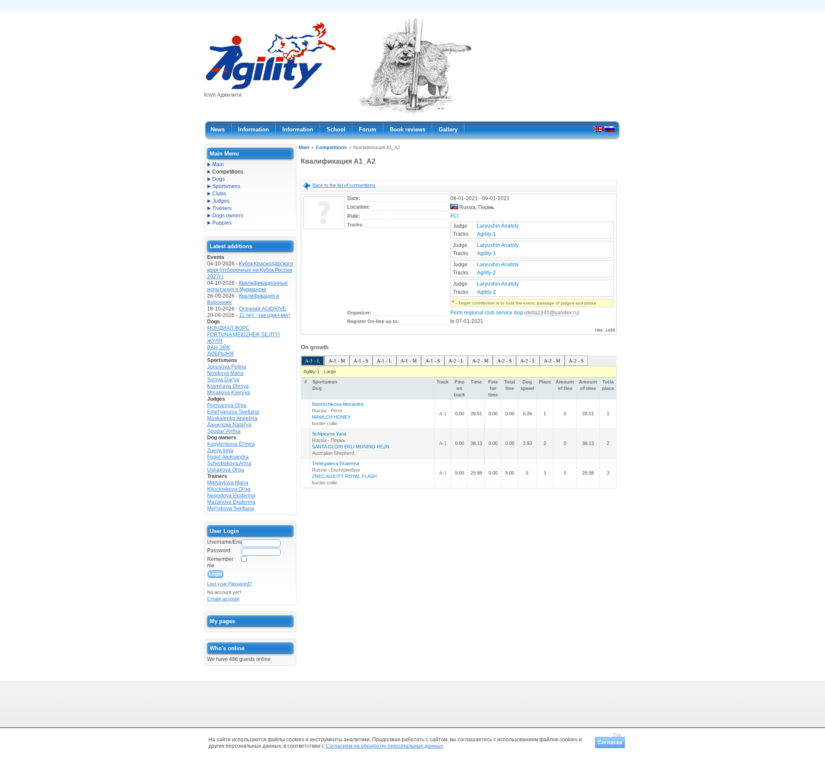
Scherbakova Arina (229, 463)
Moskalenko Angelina (232, 418)
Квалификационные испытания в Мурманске (247, 286)
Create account (223, 598)
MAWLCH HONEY (331, 417)
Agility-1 (486, 234)
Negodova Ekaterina (231, 496)
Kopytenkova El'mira (231, 444)
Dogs (218, 179)
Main (304, 147)
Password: (219, 551)
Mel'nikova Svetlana (230, 508)
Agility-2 (486, 273)
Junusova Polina (226, 367)
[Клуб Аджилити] (270, 89)
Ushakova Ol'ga (225, 470)
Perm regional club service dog (486, 313)
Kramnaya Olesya (228, 386)
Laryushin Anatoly (498, 226)
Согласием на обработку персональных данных (384, 746)
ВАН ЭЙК (218, 347)
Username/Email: (224, 542)
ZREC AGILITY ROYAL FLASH (344, 476)
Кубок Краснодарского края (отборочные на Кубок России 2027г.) (250, 270)
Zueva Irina (220, 450)
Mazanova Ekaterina (231, 502)
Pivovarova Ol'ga (227, 405)
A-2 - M (480, 360)
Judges (220, 201)
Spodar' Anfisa (224, 431)
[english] (598, 129)
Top (617, 734)
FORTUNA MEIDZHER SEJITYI (243, 335)
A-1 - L (312, 360)
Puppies (222, 223)
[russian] (609, 129)
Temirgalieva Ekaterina (335, 463)
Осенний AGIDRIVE (262, 309)
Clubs (219, 194)
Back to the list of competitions (344, 185)
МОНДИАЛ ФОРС (228, 328)
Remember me (220, 562)
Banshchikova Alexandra (338, 404)
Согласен (610, 743)
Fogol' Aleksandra (228, 457)
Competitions (331, 147)
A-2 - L (456, 360)
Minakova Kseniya (228, 393)
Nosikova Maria (225, 373)
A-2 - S (504, 360)
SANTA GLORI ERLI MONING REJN (350, 446)
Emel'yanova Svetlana (233, 412)
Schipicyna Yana (329, 433)
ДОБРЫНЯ (220, 354)
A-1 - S (361, 360)
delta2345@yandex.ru (552, 313)
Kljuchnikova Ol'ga (229, 489)
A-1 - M (337, 360)
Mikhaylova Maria (227, 483)
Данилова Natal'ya (229, 425)
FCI (454, 216)
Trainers (222, 208)
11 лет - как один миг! (264, 315)
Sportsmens (226, 186)
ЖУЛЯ (215, 341)
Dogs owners (227, 216)
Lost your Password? (229, 583)
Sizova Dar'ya (223, 380)
